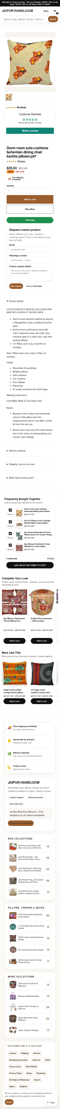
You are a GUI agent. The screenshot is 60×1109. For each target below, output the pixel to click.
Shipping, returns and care (22, 464)
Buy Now (30, 209)
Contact (12, 1053)
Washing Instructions (18, 1060)
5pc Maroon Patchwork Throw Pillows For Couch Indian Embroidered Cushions (14, 619)
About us (36, 1060)
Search (53, 19)
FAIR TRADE (31, 1066)
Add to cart (30, 199)
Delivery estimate (17, 450)
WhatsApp (30, 219)
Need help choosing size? (21, 477)
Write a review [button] (30, 130)
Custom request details (20, 266)
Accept (9, 1102)
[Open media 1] (9, 97)
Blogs (29, 1073)
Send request (16, 286)
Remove (10, 514)
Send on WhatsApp (34, 286)
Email (12, 244)
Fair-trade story (16, 803)
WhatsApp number (18, 255)
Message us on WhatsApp (20, 823)
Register (23, 1086)
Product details (16, 301)
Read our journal (35, 797)
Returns (36, 1053)
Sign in (12, 1086)
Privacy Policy (15, 1073)
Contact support (17, 797)
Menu (46, 11)
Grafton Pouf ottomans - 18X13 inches (41, 619)
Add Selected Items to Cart (30, 565)
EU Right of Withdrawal (19, 1080)
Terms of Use (15, 1066)
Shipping (24, 1053)
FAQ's (47, 1060)
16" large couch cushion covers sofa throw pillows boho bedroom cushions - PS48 (40, 691)
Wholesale (41, 1073)
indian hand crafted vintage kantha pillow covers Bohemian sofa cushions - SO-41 (14, 691)
